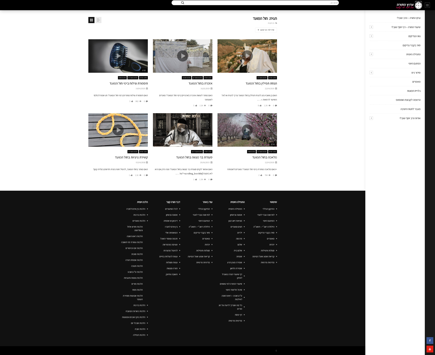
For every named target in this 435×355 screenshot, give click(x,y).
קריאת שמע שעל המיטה (263, 256)
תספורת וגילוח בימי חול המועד (128, 83)
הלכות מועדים (262, 78)
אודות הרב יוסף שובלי (410, 118)
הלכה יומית (272, 78)
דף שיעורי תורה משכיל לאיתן (232, 276)
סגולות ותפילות (267, 250)
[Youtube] (430, 349)
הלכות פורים (137, 283)
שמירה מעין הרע (234, 262)
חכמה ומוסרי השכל (169, 238)
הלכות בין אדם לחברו (135, 208)
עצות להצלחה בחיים (168, 256)
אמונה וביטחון (236, 214)
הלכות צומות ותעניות (133, 277)
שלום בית (238, 250)
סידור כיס (416, 72)
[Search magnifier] (183, 2)
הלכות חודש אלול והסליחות (135, 228)
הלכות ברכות (139, 214)
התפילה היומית (413, 54)
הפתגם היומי (414, 63)
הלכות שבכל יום (197, 152)
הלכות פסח (122, 78)
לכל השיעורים (171, 208)
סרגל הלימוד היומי (234, 289)
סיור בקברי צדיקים (412, 45)
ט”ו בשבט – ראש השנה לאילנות (232, 297)
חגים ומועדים (236, 226)
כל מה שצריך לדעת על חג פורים (230, 307)
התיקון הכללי (268, 208)
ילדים (239, 232)
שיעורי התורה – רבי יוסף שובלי (406, 27)
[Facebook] (430, 340)
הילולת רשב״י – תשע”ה (263, 226)
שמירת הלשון (236, 268)
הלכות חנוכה (137, 265)
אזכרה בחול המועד (200, 83)
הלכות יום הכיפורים (134, 248)
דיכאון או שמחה (171, 220)
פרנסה (239, 238)
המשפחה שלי (171, 232)
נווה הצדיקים (414, 36)
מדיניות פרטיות (267, 262)
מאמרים (416, 81)
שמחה (239, 256)
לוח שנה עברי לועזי (265, 214)
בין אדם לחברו (171, 226)
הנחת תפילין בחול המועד (261, 83)
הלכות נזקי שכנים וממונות (133, 317)
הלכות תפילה (139, 334)
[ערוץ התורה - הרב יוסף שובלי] (409, 5)
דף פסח (238, 314)
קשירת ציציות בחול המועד (131, 157)
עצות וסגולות (172, 262)
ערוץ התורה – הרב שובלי (409, 18)
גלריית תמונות (414, 91)
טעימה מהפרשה (170, 244)
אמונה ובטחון (172, 214)
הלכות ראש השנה (135, 236)
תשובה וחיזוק (172, 274)
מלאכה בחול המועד (264, 157)
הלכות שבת (140, 329)
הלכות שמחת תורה (134, 260)
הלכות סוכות (186, 78)
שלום (240, 244)
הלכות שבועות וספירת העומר (133, 297)
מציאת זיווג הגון (235, 220)
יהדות (271, 244)
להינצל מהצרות (170, 250)
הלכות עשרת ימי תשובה (132, 242)
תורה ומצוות (172, 268)
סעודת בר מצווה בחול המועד (194, 157)
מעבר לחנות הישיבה (411, 109)
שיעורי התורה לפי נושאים (231, 283)
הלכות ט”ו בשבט (135, 271)
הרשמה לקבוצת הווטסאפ (408, 100)
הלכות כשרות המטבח (135, 311)
